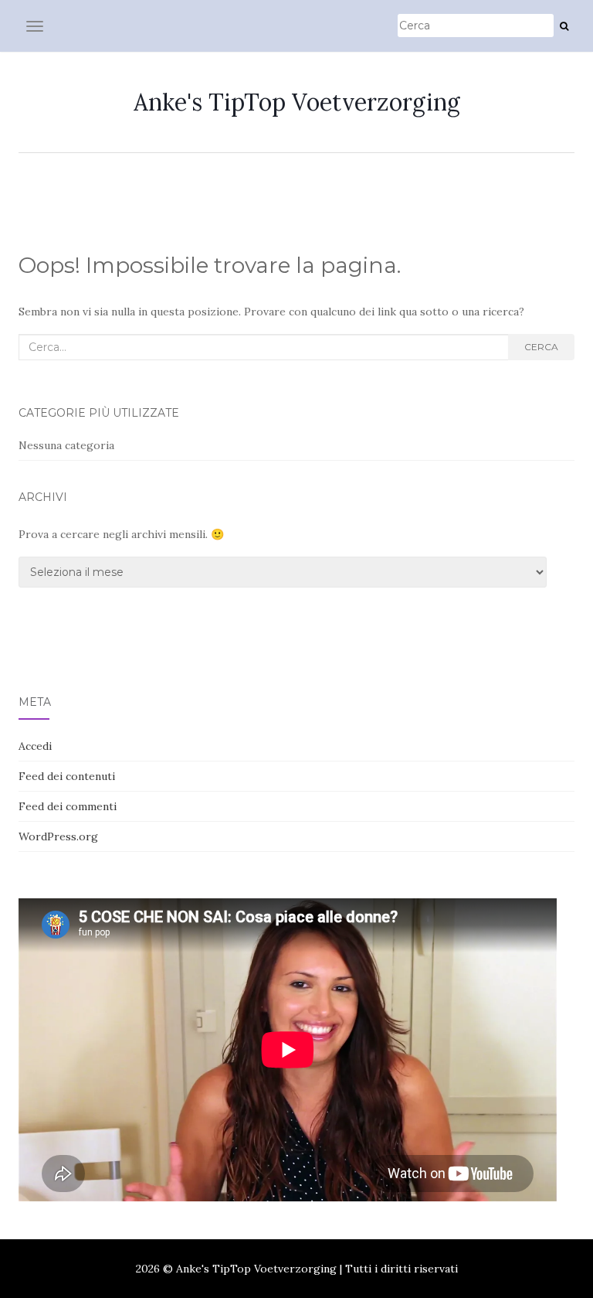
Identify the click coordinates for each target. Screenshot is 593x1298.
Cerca (541, 347)
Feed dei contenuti (67, 776)
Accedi (35, 746)
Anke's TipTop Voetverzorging (297, 102)
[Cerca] (564, 26)
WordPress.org (58, 836)
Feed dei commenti (68, 806)
